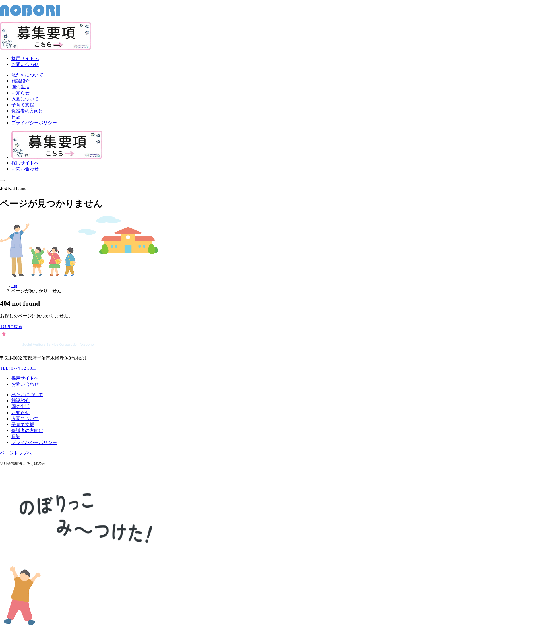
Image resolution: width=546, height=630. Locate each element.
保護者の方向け (27, 430)
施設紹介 (20, 400)
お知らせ (20, 412)
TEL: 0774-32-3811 (18, 368)
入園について (25, 418)
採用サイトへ (25, 58)
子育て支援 (22, 424)
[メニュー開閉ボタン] (2, 180)
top (14, 285)
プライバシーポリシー (34, 442)
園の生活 (20, 406)
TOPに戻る (11, 326)
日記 (15, 436)
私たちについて (27, 394)
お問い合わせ (25, 64)
